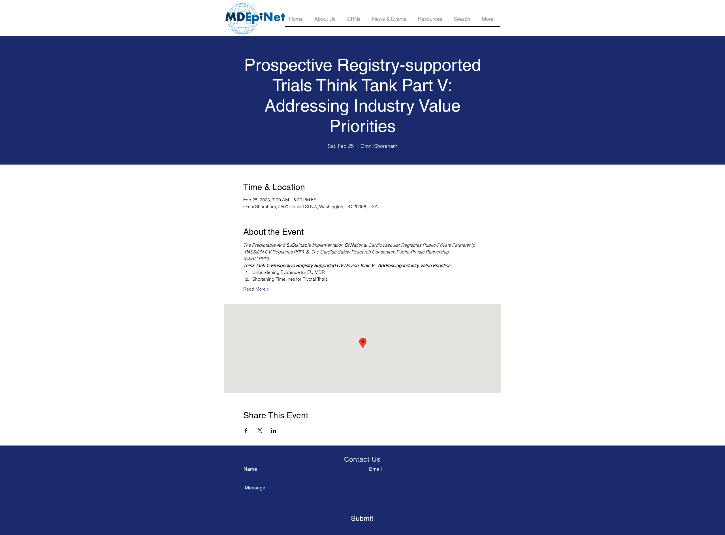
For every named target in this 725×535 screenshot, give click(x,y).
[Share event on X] (260, 430)
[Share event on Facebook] (246, 430)
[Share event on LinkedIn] (273, 430)
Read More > (256, 289)
